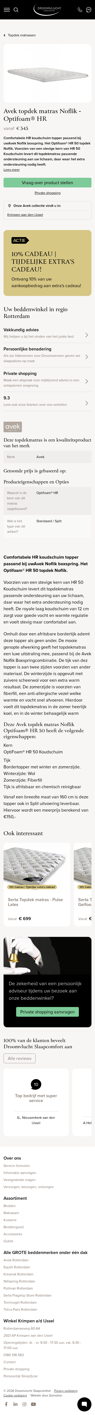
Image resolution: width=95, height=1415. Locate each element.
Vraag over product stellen (47, 182)
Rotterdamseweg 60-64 (22, 1328)
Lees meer (12, 169)
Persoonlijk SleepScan (21, 1376)
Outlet (8, 1241)
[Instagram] (25, 1404)
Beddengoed (14, 1227)
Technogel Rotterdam (20, 1302)
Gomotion (55, 1395)
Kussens (10, 1219)
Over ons (12, 1158)
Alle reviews (19, 1058)
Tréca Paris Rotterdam (20, 1309)
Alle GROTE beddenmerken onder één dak (46, 1252)
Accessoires (13, 1234)
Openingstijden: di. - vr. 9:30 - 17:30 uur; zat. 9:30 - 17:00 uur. (42, 1345)
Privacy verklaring (66, 1391)
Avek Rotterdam (16, 1260)
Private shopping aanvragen (47, 1012)
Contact (10, 1361)
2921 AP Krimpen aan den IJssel (28, 1335)
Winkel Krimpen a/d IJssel (29, 1321)
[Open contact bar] (84, 1404)
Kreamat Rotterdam (18, 1274)
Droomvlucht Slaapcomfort (47, 10)
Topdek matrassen (22, 35)
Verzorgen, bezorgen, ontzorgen (29, 1186)
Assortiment (15, 1198)
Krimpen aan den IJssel (25, 214)
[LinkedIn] (16, 1404)
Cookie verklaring (15, 1395)
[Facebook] (7, 1404)
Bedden (10, 1205)
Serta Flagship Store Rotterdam (27, 1295)
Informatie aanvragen (20, 1172)
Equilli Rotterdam (17, 1267)
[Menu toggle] (7, 9)
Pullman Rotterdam (18, 1288)
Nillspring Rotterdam (19, 1281)
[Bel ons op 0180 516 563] (80, 9)
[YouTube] (34, 1404)
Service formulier (17, 1165)
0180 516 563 (14, 1354)
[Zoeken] (16, 9)
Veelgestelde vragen (20, 1179)
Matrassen (11, 1212)
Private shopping (48, 192)
